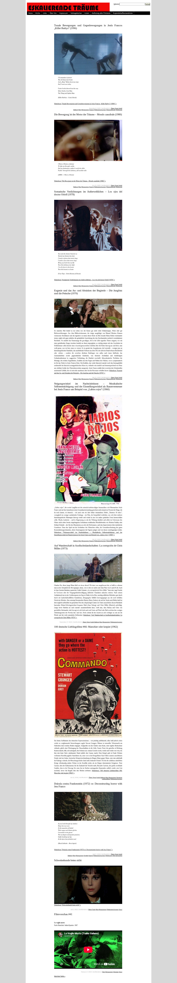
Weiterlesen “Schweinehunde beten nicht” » (67, 905)
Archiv (37, 13)
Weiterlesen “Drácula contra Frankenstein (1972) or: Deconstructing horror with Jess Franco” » (83, 850)
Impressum (63, 13)
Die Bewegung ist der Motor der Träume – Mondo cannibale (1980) (88, 114)
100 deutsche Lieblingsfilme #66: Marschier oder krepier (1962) (86, 626)
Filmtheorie (119, 109)
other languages (117, 855)
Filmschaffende (110, 109)
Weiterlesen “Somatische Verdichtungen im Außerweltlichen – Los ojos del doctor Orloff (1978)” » (84, 280)
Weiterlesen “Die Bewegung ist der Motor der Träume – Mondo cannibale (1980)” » (80, 181)
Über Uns (53, 13)
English (86, 855)
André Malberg (94, 622)
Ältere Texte (114, 108)
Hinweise (116, 972)
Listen (86, 13)
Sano (120, 909)
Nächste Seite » (59, 976)
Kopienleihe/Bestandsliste (123, 13)
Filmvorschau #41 (63, 914)
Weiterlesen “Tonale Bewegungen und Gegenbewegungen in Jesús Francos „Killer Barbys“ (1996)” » (85, 104)
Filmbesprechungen (100, 109)
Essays (91, 109)
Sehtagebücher (76, 13)
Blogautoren (85, 109)
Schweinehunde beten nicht (68, 860)
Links (45, 13)
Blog (80, 109)
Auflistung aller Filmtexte (101, 13)
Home (30, 13)
